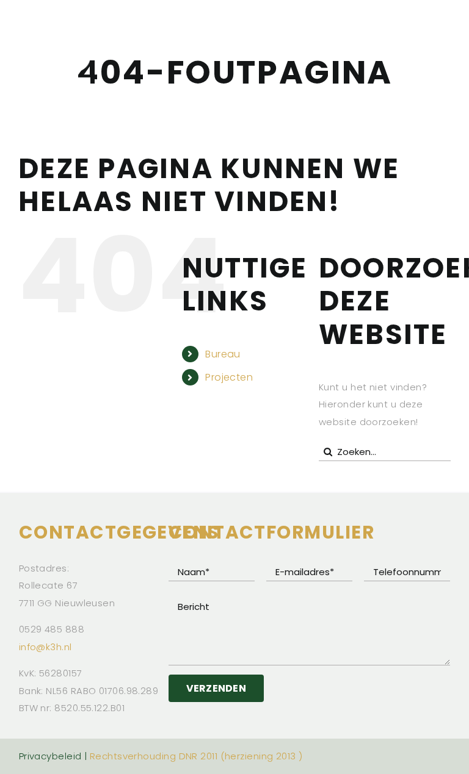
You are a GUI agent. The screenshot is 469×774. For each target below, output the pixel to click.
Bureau (223, 354)
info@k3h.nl (45, 646)
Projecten (229, 377)
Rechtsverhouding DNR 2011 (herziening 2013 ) (196, 756)
